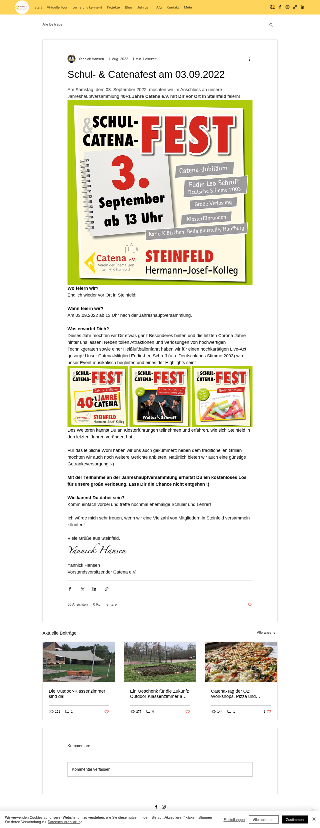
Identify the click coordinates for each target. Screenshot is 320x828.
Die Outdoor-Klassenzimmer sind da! (77, 694)
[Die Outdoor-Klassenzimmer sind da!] (79, 662)
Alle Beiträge (52, 24)
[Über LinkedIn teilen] (94, 589)
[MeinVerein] (272, 7)
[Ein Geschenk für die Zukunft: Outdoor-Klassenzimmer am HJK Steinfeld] (160, 662)
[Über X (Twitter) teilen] (82, 589)
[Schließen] (314, 819)
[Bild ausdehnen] (98, 396)
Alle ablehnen (263, 819)
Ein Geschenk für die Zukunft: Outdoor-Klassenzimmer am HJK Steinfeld (159, 694)
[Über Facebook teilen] (70, 589)
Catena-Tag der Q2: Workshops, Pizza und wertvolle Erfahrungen (233, 694)
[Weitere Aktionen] (249, 59)
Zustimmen (295, 819)
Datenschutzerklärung (65, 821)
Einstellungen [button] (234, 819)
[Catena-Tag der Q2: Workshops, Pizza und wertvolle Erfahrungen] (241, 662)
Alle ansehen (267, 632)
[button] (87, 7)
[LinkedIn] (302, 7)
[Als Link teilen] (106, 589)
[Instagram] (287, 7)
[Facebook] (280, 7)
